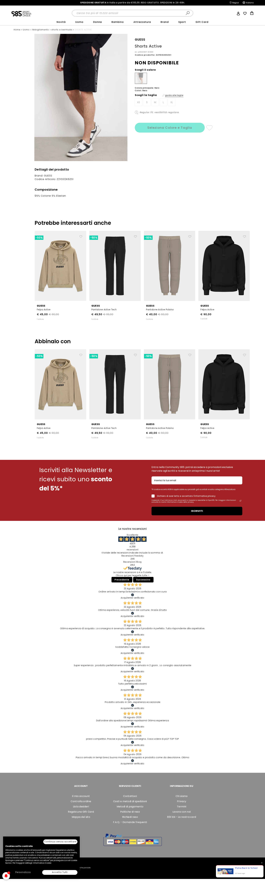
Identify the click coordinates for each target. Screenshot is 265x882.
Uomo (79, 22)
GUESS (41, 306)
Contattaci (130, 796)
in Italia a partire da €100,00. (132, 3)
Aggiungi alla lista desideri (209, 127)
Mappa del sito (81, 817)
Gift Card (202, 22)
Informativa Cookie (42, 863)
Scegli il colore (145, 70)
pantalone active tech (104, 309)
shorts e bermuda (62, 29)
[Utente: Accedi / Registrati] (238, 13)
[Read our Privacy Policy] (240, 501)
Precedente (122, 579)
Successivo (143, 579)
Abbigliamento (41, 29)
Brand (165, 22)
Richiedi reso (130, 817)
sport (182, 22)
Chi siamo (182, 796)
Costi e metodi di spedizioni (130, 801)
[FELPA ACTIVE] (60, 265)
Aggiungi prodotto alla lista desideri (80, 235)
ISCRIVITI (197, 511)
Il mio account (81, 796)
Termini (181, 806)
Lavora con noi (182, 812)
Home (17, 29)
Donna (97, 22)
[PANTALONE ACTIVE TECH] (115, 265)
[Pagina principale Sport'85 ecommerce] (21, 13)
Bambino (117, 22)
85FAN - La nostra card (181, 817)
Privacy (181, 801)
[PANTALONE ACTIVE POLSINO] (169, 265)
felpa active (44, 309)
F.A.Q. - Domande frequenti (130, 822)
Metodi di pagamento (130, 806)
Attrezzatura (142, 22)
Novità (61, 22)
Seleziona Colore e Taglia (169, 127)
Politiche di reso (130, 812)
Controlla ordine (81, 801)
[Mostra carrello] (252, 13)
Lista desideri (81, 806)
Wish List (245, 13)
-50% (39, 238)
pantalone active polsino (160, 309)
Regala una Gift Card (81, 812)
